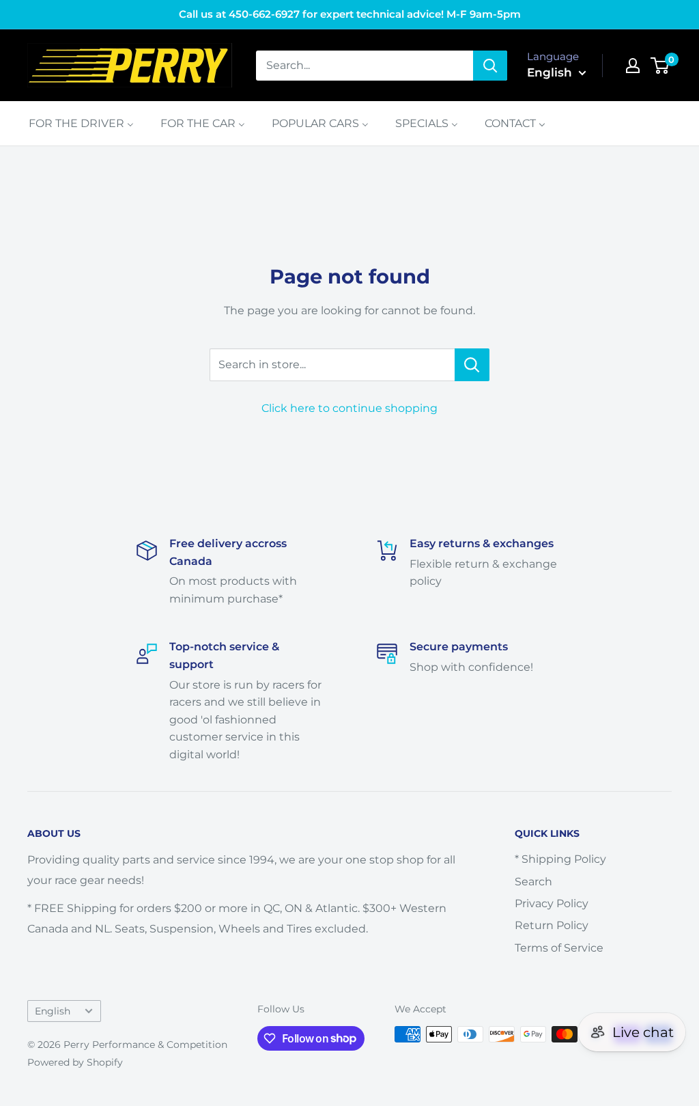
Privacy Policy (551, 903)
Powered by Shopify (75, 1062)
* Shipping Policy (560, 859)
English (52, 1011)
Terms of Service (559, 947)
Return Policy (551, 925)
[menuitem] (81, 123)
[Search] (490, 66)
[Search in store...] (472, 364)
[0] (660, 65)
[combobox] (364, 66)
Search (533, 881)
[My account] (633, 65)
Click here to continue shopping (349, 408)
